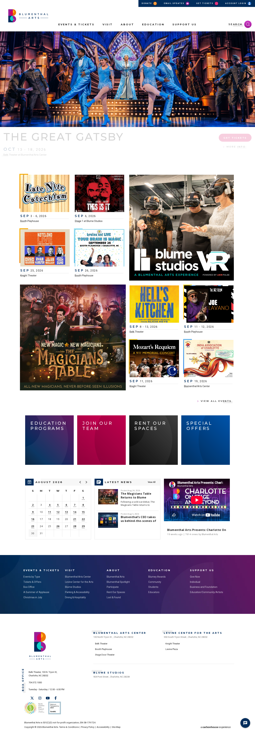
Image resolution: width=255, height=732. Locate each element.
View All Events (216, 401)
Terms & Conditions (69, 727)
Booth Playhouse (29, 221)
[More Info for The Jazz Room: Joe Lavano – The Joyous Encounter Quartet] (208, 304)
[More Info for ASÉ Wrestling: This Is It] (99, 194)
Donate (147, 3)
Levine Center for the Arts (79, 582)
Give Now (195, 576)
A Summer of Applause (36, 592)
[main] (127, 293)
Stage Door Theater (104, 654)
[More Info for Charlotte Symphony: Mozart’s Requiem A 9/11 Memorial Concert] (154, 359)
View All (151, 482)
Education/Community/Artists (206, 592)
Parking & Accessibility (77, 592)
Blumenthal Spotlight (118, 582)
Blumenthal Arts (116, 576)
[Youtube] (47, 698)
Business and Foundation (203, 587)
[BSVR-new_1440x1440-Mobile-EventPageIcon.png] (181, 228)
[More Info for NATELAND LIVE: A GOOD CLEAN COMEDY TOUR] (45, 248)
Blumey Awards (157, 576)
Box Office (29, 587)
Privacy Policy (87, 727)
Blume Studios (73, 587)
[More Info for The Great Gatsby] (127, 79)
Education (153, 24)
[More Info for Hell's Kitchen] (154, 304)
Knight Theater (28, 275)
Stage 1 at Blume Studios (89, 221)
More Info (236, 146)
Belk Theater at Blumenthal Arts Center (25, 154)
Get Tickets (205, 3)
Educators (153, 592)
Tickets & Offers (32, 582)
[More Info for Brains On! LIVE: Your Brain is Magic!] (99, 248)
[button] (250, 36)
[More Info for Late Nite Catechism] (45, 194)
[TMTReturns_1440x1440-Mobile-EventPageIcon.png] (73, 337)
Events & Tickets (76, 24)
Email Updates (174, 3)
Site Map (116, 727)
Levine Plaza (171, 649)
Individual (195, 582)
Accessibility (103, 727)
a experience (216, 727)
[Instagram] (39, 698)
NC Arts (34, 708)
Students (153, 587)
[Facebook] (55, 698)
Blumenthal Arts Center (197, 386)
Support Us (184, 24)
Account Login (236, 3)
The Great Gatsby (63, 136)
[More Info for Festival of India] (208, 359)
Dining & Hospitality (75, 597)
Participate (113, 587)
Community (154, 582)
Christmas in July (32, 597)
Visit (108, 24)
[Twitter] (32, 698)
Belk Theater (137, 331)
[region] (58, 509)
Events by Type (31, 576)
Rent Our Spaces (116, 592)
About (127, 24)
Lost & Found (114, 597)
